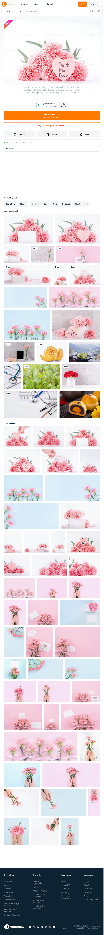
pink (55, 202)
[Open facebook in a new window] (30, 928)
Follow (63, 106)
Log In (92, 4)
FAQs (62, 880)
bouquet (66, 202)
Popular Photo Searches (38, 900)
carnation (10, 202)
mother (35, 202)
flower (23, 202)
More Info (10, 147)
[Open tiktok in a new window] (46, 928)
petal (87, 202)
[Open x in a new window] (50, 928)
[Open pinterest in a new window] (42, 928)
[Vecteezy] (4, 4)
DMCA (35, 886)
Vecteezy (7, 883)
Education (8, 895)
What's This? (27, 143)
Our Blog (64, 891)
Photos (24, 4)
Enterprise (8, 891)
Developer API (10, 898)
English (85, 880)
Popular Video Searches (38, 906)
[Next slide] (94, 203)
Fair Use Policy (92, 928)
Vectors (12, 4)
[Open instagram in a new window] (34, 928)
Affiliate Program (39, 889)
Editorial (49, 4)
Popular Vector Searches (38, 894)
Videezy (7, 887)
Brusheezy (8, 880)
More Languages (89, 898)
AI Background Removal (10, 909)
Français (85, 895)
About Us (64, 887)
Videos (36, 4)
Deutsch (85, 891)
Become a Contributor (65, 896)
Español (85, 883)
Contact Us (65, 883)
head (77, 202)
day (45, 202)
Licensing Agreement (37, 881)
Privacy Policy (80, 928)
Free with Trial (52, 115)
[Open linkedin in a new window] (38, 928)
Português (86, 887)
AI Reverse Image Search (11, 903)
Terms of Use (68, 928)
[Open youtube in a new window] (54, 928)
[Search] (91, 11)
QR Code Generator (8, 915)
